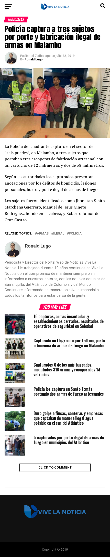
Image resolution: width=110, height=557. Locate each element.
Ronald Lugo (34, 59)
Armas (43, 233)
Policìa (75, 233)
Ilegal (58, 233)
